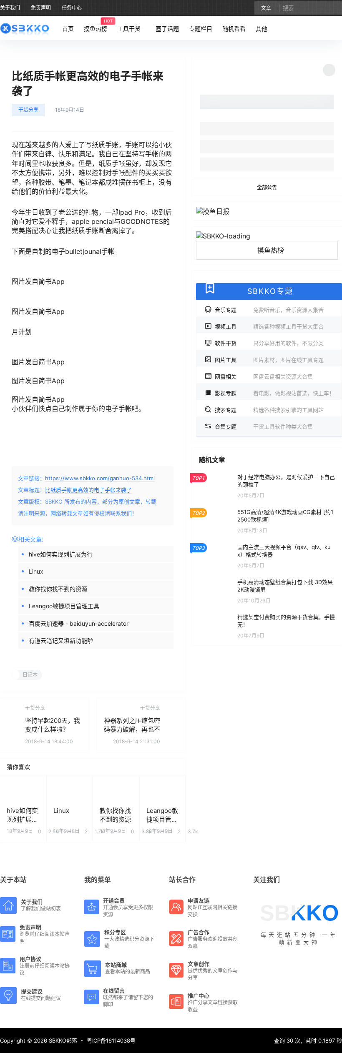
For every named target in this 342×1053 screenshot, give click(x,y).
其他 (261, 28)
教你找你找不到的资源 (58, 588)
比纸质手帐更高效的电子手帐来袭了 (88, 489)
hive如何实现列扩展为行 (61, 554)
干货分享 (28, 110)
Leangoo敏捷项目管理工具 (64, 605)
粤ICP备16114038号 (111, 1040)
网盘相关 (264, 376)
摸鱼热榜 (270, 250)
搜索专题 (269, 409)
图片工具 (269, 359)
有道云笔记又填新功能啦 (61, 640)
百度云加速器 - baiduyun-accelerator (78, 623)
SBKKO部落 (62, 1040)
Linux (36, 571)
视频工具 (269, 326)
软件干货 (269, 343)
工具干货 (129, 28)
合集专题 (264, 426)
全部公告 (267, 187)
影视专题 (274, 393)
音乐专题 (269, 309)
